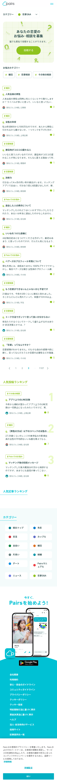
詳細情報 (8, 762)
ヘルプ (13, 719)
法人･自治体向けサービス (22, 724)
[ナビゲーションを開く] (51, 3)
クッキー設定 (16, 704)
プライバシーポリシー (20, 694)
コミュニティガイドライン (22, 689)
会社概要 (14, 674)
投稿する (28, 50)
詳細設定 (28, 768)
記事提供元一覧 (17, 734)
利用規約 (14, 679)
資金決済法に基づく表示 (21, 714)
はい (28, 776)
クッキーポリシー (18, 699)
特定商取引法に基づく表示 (22, 709)
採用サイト (15, 729)
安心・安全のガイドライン (22, 684)
